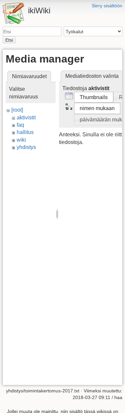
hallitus (25, 132)
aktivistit (26, 117)
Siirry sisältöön (107, 5)
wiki (21, 140)
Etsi (9, 40)
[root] (17, 110)
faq (20, 125)
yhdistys (26, 147)
